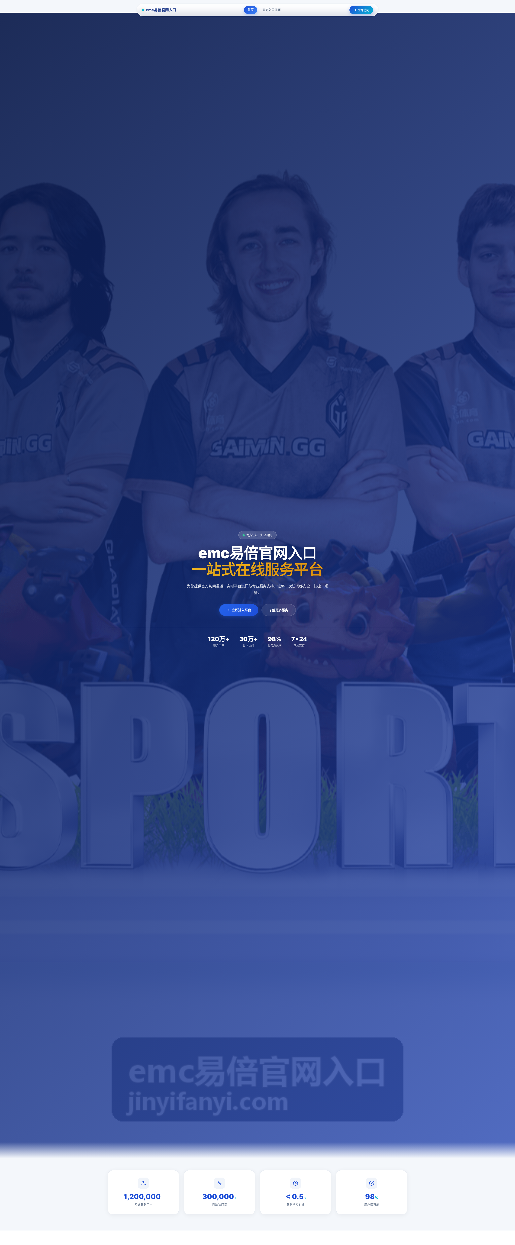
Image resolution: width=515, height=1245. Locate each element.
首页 (251, 10)
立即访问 (363, 10)
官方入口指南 (272, 10)
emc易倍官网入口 (161, 10)
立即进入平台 (241, 610)
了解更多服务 (278, 610)
